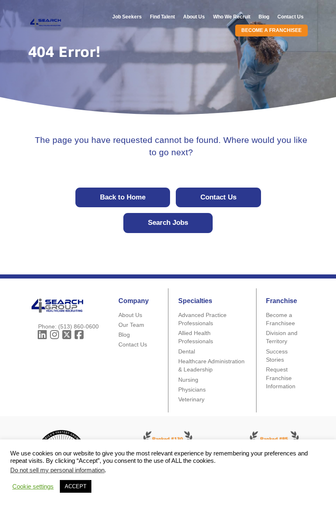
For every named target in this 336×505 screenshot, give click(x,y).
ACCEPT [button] (75, 486)
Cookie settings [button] (33, 486)
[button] (42, 335)
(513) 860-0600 (78, 326)
